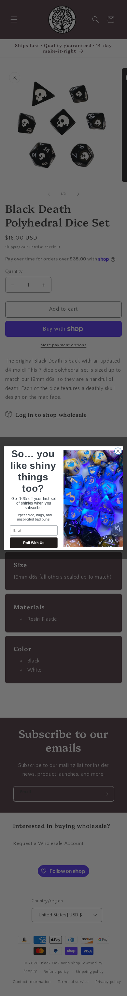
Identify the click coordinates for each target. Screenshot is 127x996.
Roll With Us (33, 543)
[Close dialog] (118, 451)
